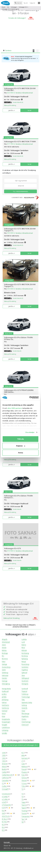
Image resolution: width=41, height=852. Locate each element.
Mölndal (24, 650)
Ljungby (4, 733)
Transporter (26, 816)
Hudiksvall (5, 691)
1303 (4, 761)
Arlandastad (6, 642)
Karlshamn (5, 705)
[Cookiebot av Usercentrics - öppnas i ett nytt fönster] (29, 397)
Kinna (4, 713)
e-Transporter (6, 805)
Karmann (25, 758)
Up (23, 822)
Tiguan (24, 808)
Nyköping (25, 659)
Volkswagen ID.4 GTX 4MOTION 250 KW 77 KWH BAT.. (20, 89)
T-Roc (23, 786)
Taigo (23, 802)
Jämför (10, 110)
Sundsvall (25, 688)
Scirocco (24, 778)
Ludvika (24, 639)
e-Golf (4, 802)
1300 (4, 755)
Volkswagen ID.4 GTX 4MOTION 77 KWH (20, 141)
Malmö (24, 645)
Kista (3, 716)
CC (3, 783)
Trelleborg (25, 694)
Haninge (4, 681)
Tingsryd (24, 691)
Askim (4, 645)
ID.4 (3, 827)
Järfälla (4, 697)
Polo (23, 775)
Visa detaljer (29, 432)
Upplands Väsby (27, 702)
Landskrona (6, 727)
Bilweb (3, 7)
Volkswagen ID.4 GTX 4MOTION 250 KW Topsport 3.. (20, 230)
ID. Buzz (4, 819)
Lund (23, 642)
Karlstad (4, 711)
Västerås (24, 708)
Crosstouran (6, 794)
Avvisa (20, 452)
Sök (8, 7)
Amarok (4, 764)
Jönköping (5, 700)
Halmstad (5, 675)
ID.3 (3, 824)
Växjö (23, 711)
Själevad (24, 672)
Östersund (25, 725)
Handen (4, 678)
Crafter (4, 786)
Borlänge (5, 653)
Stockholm (25, 681)
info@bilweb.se (28, 848)
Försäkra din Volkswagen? (17, 18)
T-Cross (24, 783)
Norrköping (25, 653)
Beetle (4, 769)
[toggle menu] (39, 3)
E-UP (3, 808)
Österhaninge (26, 722)
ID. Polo (4, 822)
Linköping (5, 730)
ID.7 (23, 753)
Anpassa (19, 446)
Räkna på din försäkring (11, 618)
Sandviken (25, 667)
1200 (4, 753)
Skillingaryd (25, 678)
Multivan (24, 766)
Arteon (4, 766)
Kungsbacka (6, 719)
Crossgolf (5, 789)
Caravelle (5, 780)
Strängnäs (25, 684)
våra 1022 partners (15, 408)
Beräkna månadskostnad (24, 93)
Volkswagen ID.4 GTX (12, 548)
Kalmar (4, 702)
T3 (22, 794)
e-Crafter (5, 799)
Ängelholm (25, 716)
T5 (22, 799)
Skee (23, 675)
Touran (24, 813)
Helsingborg (6, 684)
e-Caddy (5, 797)
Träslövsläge (26, 697)
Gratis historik (17, 351)
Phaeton (24, 772)
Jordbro (4, 694)
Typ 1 (23, 819)
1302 (4, 758)
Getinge (4, 664)
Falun (3, 661)
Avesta (4, 647)
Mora (23, 647)
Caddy (4, 772)
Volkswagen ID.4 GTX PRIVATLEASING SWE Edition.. (19, 391)
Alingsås (4, 639)
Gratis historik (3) (18, 102)
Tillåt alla (20, 439)
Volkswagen (14, 7)
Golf (3, 813)
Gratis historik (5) (18, 245)
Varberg (24, 705)
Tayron (24, 805)
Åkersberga (25, 713)
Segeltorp (25, 670)
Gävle (4, 670)
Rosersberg (25, 664)
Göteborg (5, 672)
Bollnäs (4, 650)
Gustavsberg (6, 667)
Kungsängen (6, 722)
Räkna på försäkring (10, 105)
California (5, 778)
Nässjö (24, 661)
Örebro (24, 719)
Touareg (24, 811)
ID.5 (3, 830)
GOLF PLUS (5, 816)
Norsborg (25, 656)
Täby (23, 700)
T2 (22, 789)
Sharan (24, 780)
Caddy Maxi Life (7, 775)
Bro (3, 656)
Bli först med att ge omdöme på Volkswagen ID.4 (20, 745)
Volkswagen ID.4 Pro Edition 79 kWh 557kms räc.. (18, 338)
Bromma (5, 659)
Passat (24, 769)
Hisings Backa (6, 688)
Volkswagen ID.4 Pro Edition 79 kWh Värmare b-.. (18, 497)
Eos (3, 810)
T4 (22, 797)
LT (22, 761)
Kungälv (4, 725)
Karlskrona (5, 708)
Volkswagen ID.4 (23, 7)
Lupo (23, 764)
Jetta (23, 755)
